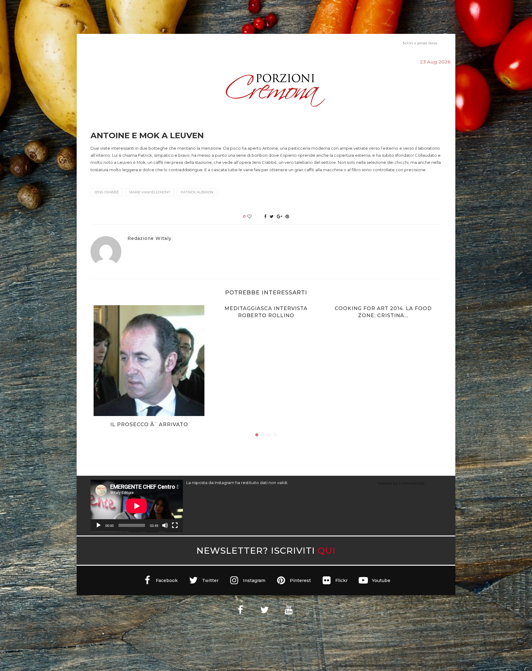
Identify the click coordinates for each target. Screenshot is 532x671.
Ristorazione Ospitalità (201, 43)
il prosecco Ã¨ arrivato (149, 424)
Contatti (339, 43)
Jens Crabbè (107, 192)
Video (317, 43)
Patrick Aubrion (197, 192)
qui (327, 550)
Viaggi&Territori (287, 43)
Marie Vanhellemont (149, 192)
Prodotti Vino (248, 43)
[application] (137, 506)
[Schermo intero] (175, 525)
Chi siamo (109, 43)
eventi (158, 43)
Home (86, 43)
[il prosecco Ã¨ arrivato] (149, 360)
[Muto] (165, 525)
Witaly (137, 43)
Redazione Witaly (149, 238)
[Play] (98, 525)
